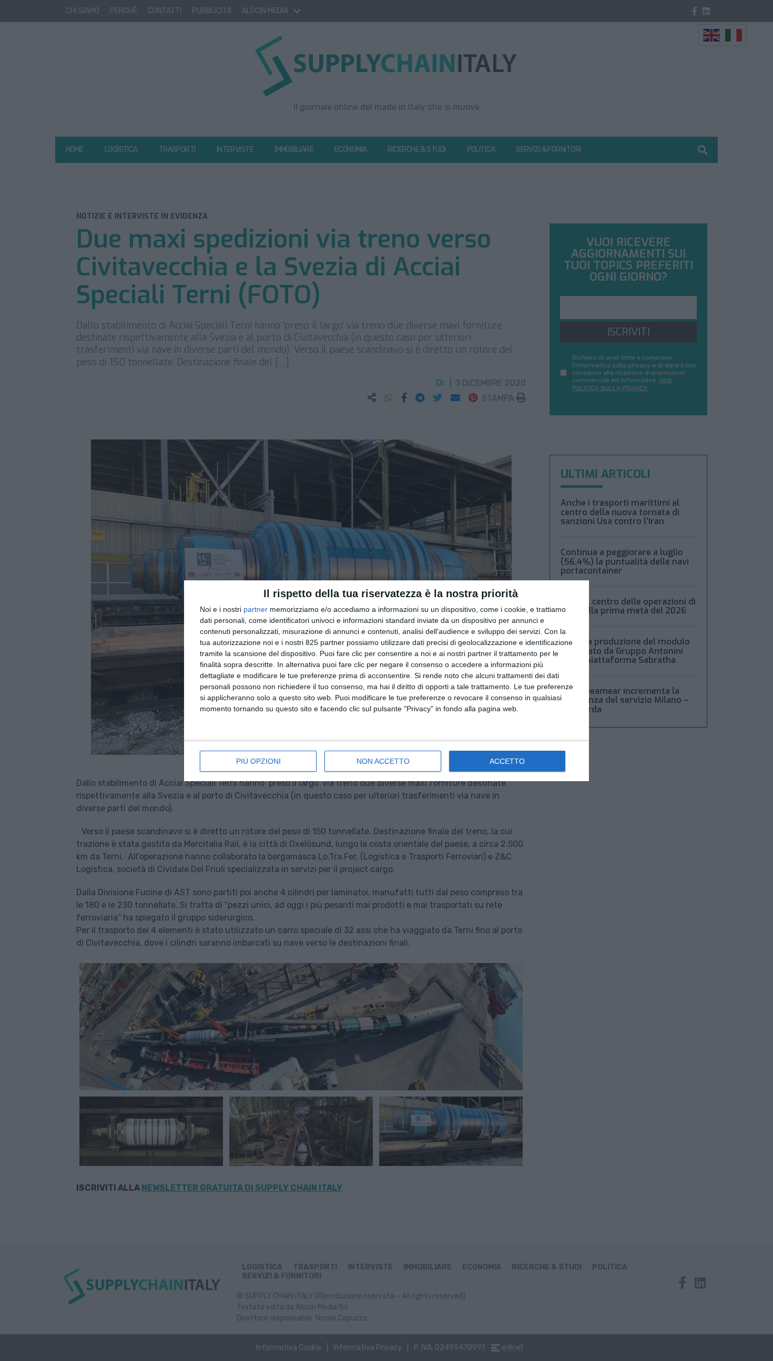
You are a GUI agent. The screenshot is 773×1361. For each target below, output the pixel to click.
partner (255, 609)
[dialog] (386, 680)
